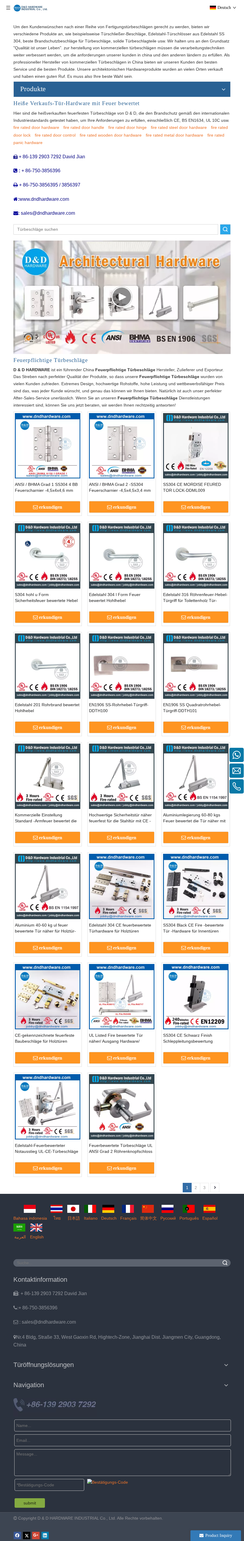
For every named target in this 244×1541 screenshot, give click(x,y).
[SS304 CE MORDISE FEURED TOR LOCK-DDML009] (196, 445)
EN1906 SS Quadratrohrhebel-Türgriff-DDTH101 (192, 707)
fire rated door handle (83, 127)
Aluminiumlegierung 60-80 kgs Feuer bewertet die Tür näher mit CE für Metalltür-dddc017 (194, 818)
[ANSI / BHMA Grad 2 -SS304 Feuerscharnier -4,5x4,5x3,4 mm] (121, 445)
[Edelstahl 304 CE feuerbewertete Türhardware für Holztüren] (121, 886)
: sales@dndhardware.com (44, 1322)
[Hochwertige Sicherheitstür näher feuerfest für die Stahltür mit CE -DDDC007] (121, 776)
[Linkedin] (45, 1535)
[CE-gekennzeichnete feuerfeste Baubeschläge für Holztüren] (47, 996)
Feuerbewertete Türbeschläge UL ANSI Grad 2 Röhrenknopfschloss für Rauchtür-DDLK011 (120, 1148)
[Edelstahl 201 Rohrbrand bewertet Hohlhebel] (47, 665)
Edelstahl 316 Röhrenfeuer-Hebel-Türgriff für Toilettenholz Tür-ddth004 (195, 597)
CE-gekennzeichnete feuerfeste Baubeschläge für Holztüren (44, 1038)
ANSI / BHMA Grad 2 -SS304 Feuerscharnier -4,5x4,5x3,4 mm (120, 487)
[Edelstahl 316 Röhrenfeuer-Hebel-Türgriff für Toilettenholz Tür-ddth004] (196, 555)
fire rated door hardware (36, 127)
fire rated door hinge (127, 127)
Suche (225, 229)
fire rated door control (55, 135)
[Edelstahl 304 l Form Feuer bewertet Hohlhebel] (121, 555)
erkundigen (50, 507)
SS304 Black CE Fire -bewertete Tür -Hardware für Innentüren (193, 928)
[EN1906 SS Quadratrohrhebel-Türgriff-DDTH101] (196, 665)
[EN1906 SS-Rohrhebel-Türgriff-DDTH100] (121, 665)
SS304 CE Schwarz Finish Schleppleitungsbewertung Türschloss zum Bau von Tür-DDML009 (191, 1038)
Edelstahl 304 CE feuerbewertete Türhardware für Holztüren (120, 928)
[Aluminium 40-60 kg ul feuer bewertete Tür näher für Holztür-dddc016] (47, 886)
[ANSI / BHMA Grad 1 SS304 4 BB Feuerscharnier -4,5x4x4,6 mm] (47, 445)
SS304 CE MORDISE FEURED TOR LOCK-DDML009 (192, 487)
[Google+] (36, 1535)
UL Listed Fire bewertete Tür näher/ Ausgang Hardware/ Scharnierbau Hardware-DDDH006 (121, 1038)
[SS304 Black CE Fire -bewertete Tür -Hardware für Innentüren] (196, 886)
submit (30, 1503)
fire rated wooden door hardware (111, 135)
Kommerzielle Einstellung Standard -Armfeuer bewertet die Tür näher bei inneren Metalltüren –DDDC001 (46, 818)
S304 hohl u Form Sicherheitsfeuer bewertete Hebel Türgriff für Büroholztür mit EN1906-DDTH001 (46, 597)
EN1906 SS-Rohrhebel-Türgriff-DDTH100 (118, 707)
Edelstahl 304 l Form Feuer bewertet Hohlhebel (114, 597)
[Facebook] (17, 1535)
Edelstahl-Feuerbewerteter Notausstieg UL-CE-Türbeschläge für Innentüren (46, 1148)
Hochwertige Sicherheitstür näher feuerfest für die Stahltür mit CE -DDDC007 (120, 818)
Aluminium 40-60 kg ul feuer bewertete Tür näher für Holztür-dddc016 (45, 928)
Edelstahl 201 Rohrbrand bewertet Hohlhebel (47, 707)
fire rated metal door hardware (174, 135)
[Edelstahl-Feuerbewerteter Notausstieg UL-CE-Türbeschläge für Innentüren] (47, 1106)
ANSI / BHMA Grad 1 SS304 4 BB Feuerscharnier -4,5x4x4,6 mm (46, 487)
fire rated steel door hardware (179, 127)
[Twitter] (26, 1535)
